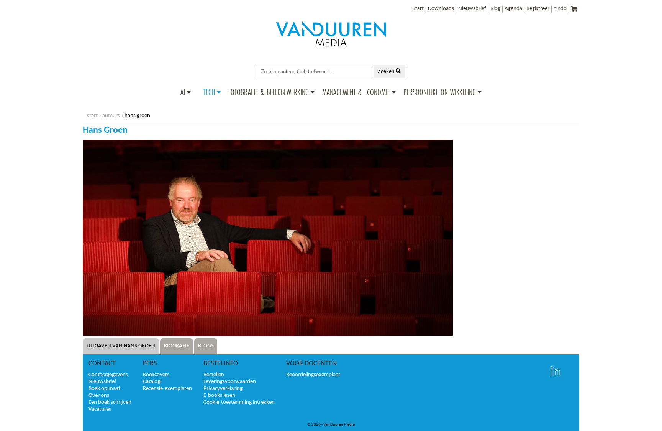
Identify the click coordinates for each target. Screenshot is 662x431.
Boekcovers (156, 375)
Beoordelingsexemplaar (313, 375)
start (92, 116)
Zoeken (387, 71)
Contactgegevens (108, 375)
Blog (495, 9)
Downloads (441, 9)
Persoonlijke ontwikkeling (439, 92)
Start (418, 9)
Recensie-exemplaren (167, 388)
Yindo (560, 9)
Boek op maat (104, 388)
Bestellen (213, 375)
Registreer (537, 9)
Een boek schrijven (109, 402)
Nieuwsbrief (472, 9)
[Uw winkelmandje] (574, 9)
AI (182, 92)
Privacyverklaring (223, 388)
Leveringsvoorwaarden (229, 382)
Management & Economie (356, 92)
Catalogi (152, 382)
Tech (209, 92)
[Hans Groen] (268, 334)
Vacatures (99, 409)
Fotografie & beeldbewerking (268, 92)
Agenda (513, 9)
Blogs (205, 346)
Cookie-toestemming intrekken (239, 402)
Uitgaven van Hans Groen (121, 346)
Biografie (176, 346)
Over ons (98, 395)
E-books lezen (219, 395)
